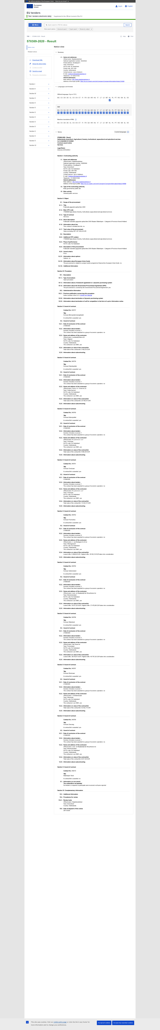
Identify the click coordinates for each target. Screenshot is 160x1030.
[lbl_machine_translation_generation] (76, 119)
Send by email (37, 71)
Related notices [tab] (32, 51)
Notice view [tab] (31, 47)
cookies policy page (60, 1022)
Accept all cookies (104, 1023)
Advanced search (62, 29)
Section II (32, 89)
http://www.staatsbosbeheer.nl (81, 79)
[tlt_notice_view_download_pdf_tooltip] (58, 112)
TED (28, 36)
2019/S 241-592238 (86, 295)
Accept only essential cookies (123, 1023)
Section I (32, 84)
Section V (32, 98)
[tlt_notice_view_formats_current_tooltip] (128, 132)
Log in (120, 6)
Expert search (73, 29)
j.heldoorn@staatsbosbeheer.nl (77, 74)
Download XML (37, 60)
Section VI (32, 145)
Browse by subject (85, 29)
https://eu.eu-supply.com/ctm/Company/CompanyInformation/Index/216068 (102, 81)
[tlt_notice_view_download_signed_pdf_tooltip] (110, 100)
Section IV (32, 93)
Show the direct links (39, 64)
